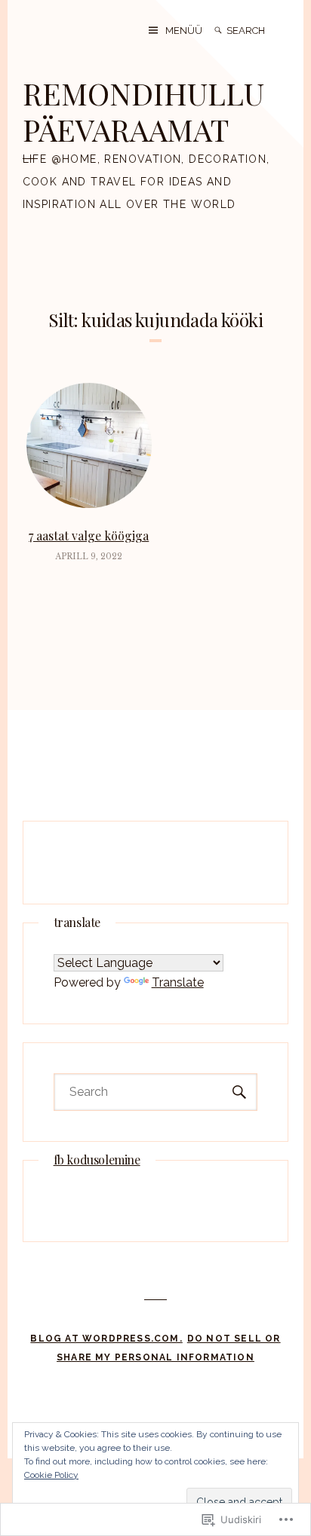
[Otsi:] (257, 30)
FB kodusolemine (97, 1159)
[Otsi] (218, 30)
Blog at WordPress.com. (106, 1338)
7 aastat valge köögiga (89, 535)
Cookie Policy (51, 1475)
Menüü (183, 30)
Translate (178, 982)
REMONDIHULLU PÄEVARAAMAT (143, 111)
